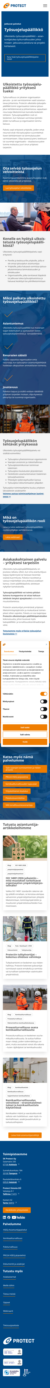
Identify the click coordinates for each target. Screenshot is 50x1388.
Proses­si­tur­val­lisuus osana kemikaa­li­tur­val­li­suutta (22, 1028)
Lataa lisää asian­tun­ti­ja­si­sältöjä (25, 1135)
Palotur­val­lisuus (10, 1246)
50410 (8, 1203)
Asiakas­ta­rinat (9, 1276)
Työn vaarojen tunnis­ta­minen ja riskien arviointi (23, 768)
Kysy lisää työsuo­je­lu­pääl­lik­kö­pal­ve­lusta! (23, 58)
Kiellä (25, 742)
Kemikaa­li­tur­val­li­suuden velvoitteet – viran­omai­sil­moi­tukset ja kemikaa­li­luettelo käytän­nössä (24, 1104)
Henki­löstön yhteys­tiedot (17, 1210)
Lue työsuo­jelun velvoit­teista (18, 188)
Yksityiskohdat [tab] (25, 651)
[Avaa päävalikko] (45, 5)
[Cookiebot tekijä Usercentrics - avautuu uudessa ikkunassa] (36, 644)
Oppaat (6, 1302)
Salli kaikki (25, 727)
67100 (10, 1164)
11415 (10, 1194)
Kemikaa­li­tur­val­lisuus (12, 1238)
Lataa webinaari (13, 537)
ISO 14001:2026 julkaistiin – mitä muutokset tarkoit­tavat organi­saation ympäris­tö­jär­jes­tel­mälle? (24, 881)
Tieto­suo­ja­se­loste (11, 1325)
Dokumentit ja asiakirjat (14, 1264)
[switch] (43, 701)
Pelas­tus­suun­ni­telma (15, 798)
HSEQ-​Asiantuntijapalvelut (15, 1229)
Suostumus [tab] (9, 651)
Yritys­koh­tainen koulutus (17, 791)
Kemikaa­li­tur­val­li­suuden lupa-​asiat (21, 784)
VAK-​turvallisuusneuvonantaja (19, 805)
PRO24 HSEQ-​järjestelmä (17, 777)
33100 (10, 1173)
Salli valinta (25, 735)
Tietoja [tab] (41, 651)
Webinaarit (8, 1311)
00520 (10, 1182)
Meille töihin (8, 1285)
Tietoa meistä (9, 1294)
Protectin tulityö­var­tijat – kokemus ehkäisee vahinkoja (23, 956)
